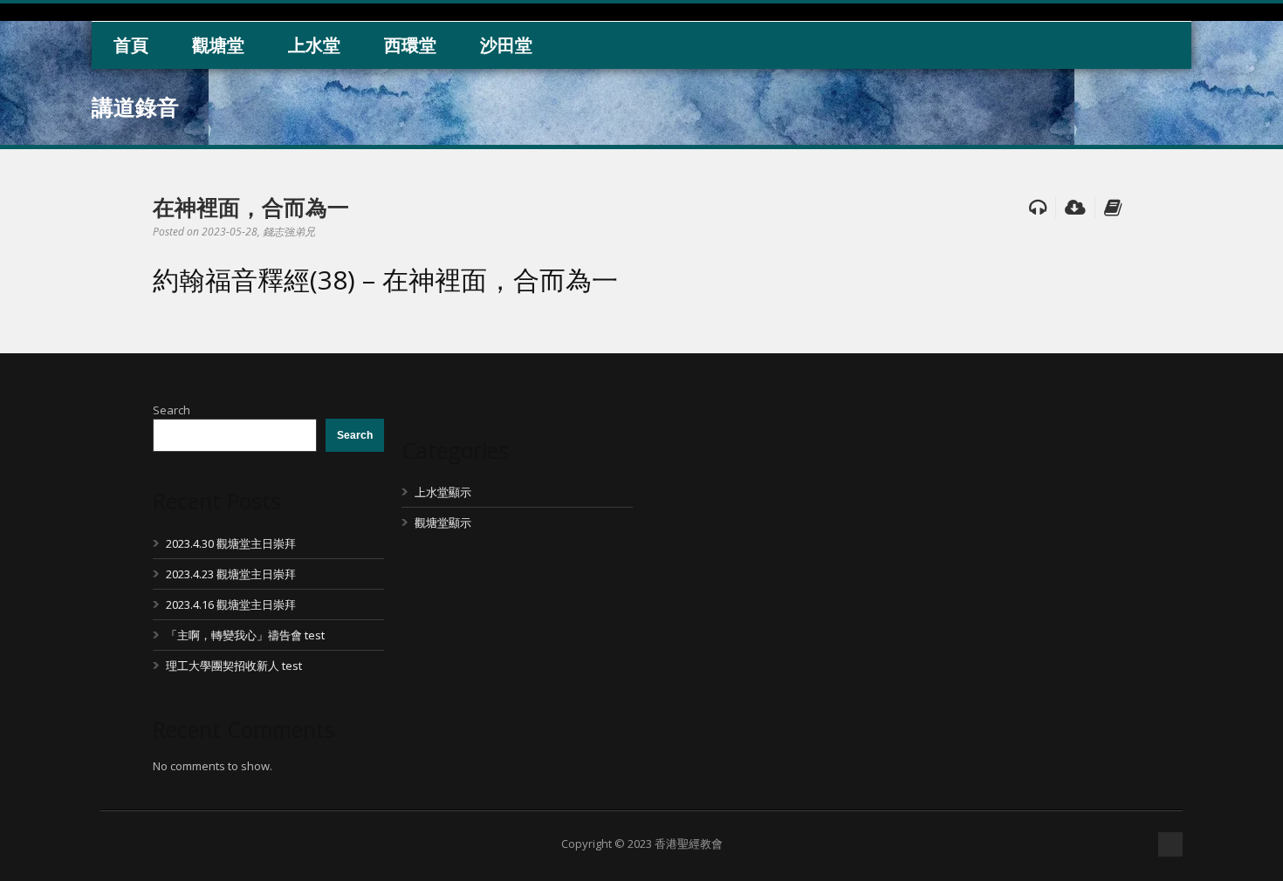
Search (171, 410)
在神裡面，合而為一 (251, 207)
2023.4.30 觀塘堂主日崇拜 (231, 543)
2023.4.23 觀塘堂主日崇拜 (231, 574)
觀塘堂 (218, 45)
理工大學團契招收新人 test (234, 665)
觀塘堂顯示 (443, 522)
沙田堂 (506, 45)
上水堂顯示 (443, 492)
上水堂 (314, 45)
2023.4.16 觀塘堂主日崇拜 (231, 604)
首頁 (130, 45)
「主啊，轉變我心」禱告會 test (245, 635)
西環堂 (410, 45)
